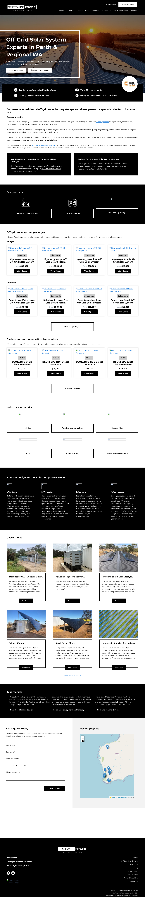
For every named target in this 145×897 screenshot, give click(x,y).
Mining (28, 428)
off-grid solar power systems (44, 145)
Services (95, 10)
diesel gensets (102, 122)
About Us (134, 858)
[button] (108, 768)
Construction (117, 428)
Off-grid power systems (28, 213)
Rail (28, 453)
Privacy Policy (133, 871)
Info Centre (106, 10)
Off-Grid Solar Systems (129, 861)
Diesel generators (72, 213)
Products (70, 10)
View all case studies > (72, 675)
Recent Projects (83, 10)
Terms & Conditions (131, 878)
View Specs (22, 271)
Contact (134, 10)
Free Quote (134, 864)
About (61, 10)
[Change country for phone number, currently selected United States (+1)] (8, 765)
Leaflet (113, 797)
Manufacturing (72, 453)
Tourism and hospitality (117, 453)
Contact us (134, 881)
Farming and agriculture (72, 428)
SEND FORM (54, 788)
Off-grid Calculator (121, 10)
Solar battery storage (117, 213)
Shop (136, 868)
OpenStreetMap (122, 797)
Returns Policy (132, 875)
